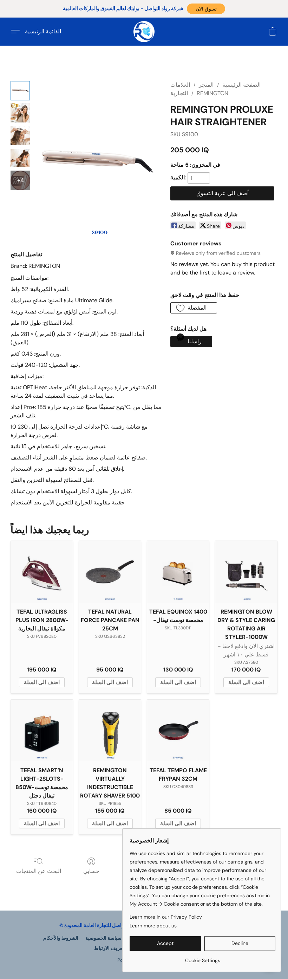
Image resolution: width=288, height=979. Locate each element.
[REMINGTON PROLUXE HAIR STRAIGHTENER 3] (20, 158)
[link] (202, 958)
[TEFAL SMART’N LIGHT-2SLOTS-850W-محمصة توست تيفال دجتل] (42, 730)
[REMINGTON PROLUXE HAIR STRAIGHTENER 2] (20, 135)
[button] (206, 9)
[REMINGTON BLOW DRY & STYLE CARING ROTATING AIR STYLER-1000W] (246, 572)
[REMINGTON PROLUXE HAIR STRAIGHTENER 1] (20, 113)
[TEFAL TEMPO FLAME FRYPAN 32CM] (178, 730)
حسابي (91, 871)
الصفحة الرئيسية (241, 84)
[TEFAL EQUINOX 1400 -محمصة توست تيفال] (178, 572)
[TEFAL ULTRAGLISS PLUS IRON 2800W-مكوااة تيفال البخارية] (42, 572)
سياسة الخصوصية (103, 938)
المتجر (206, 84)
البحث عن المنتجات (38, 871)
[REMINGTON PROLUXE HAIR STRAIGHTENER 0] (20, 90)
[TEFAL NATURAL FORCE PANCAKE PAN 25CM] (110, 572)
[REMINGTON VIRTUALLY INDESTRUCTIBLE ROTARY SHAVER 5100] (110, 730)
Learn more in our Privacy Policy (166, 917)
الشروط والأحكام (60, 938)
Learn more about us (153, 925)
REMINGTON (212, 93)
